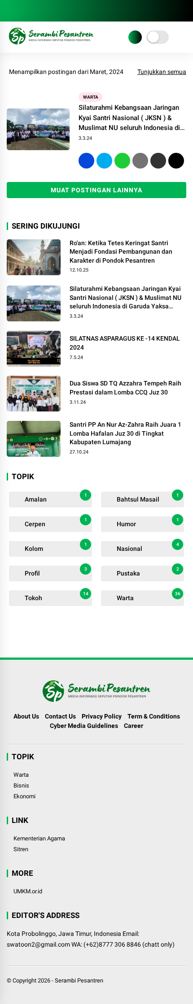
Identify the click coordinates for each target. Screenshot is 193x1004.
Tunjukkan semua (161, 71)
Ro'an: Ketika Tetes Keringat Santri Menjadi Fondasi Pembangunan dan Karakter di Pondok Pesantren (121, 251)
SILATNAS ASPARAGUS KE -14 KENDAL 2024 (125, 343)
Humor (147, 522)
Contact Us (60, 716)
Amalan (55, 498)
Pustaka (147, 572)
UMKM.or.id (27, 891)
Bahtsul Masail (147, 498)
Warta (90, 97)
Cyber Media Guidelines (84, 725)
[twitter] (24, 10)
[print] (140, 161)
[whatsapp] (122, 161)
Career (133, 725)
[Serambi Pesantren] (51, 43)
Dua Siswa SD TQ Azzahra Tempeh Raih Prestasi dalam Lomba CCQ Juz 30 (125, 388)
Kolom (55, 547)
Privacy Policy (102, 716)
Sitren (20, 849)
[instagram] (38, 10)
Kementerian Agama (39, 838)
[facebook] (11, 10)
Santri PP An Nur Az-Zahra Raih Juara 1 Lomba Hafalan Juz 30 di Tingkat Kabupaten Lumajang (125, 433)
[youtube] (51, 10)
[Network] (135, 37)
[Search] (183, 11)
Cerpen (55, 522)
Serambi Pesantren (79, 980)
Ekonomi (24, 796)
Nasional (147, 547)
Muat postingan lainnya (96, 190)
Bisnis (21, 785)
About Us (26, 716)
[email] (158, 161)
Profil (55, 572)
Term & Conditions (153, 716)
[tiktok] (65, 10)
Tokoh (55, 596)
